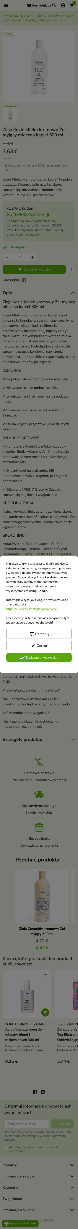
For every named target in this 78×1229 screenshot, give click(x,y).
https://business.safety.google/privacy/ (31, 609)
